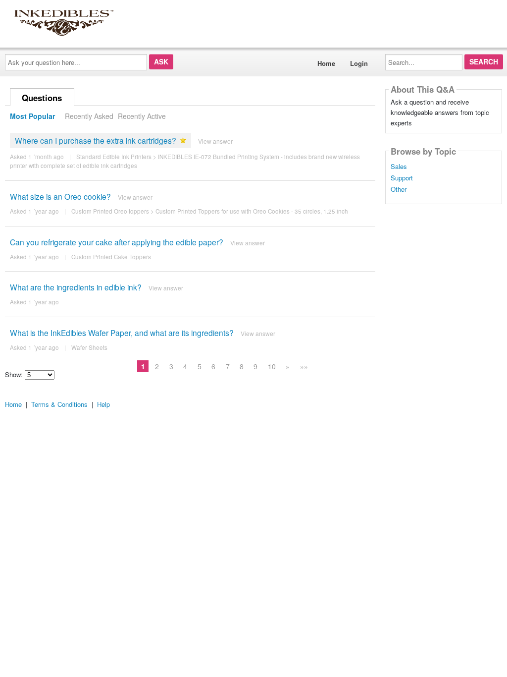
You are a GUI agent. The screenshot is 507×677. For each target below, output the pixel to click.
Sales (399, 166)
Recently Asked (89, 116)
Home (326, 63)
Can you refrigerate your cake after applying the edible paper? (116, 241)
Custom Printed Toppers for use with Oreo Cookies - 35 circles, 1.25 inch (251, 211)
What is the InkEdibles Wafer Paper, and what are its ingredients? (122, 332)
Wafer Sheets (89, 347)
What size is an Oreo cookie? (60, 196)
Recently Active (142, 116)
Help (103, 404)
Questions (42, 98)
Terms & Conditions (59, 404)
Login (359, 63)
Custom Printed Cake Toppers (111, 257)
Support (402, 177)
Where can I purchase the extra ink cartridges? (95, 140)
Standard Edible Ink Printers (114, 157)
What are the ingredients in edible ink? (76, 287)
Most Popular (32, 116)
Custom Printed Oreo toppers (110, 211)
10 (272, 366)
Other (398, 189)
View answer (215, 141)
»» (304, 366)
